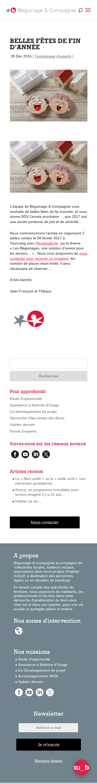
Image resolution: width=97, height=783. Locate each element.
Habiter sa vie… (28, 501)
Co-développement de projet (33, 412)
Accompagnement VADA (38, 676)
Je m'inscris (48, 745)
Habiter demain (22, 424)
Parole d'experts (23, 431)
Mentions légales (48, 761)
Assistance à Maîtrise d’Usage (43, 665)
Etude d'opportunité (26, 399)
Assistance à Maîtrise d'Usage (34, 405)
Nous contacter (44, 522)
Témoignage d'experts (53, 56)
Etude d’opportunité (34, 659)
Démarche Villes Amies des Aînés (37, 418)
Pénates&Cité (47, 243)
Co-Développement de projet (41, 670)
